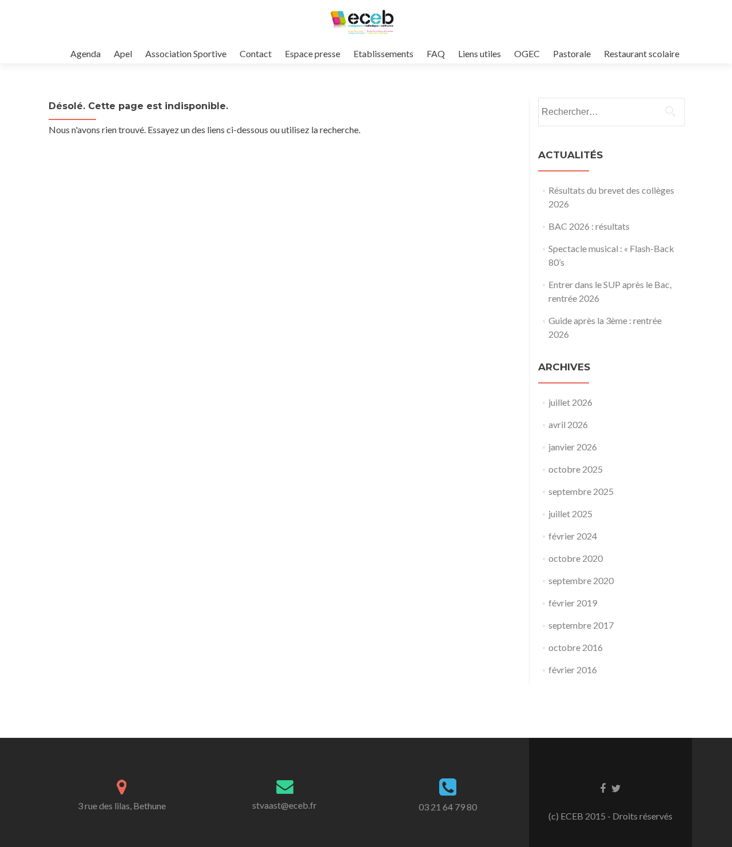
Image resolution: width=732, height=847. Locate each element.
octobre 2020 (575, 558)
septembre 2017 (581, 625)
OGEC (527, 53)
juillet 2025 (570, 513)
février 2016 (572, 669)
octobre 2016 (575, 647)
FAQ (436, 53)
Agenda (85, 53)
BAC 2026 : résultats (589, 226)
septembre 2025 (581, 491)
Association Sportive (185, 53)
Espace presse (312, 53)
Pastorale (572, 53)
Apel (123, 53)
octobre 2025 (575, 469)
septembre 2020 (581, 580)
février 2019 (572, 602)
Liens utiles (479, 53)
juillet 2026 (570, 402)
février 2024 (572, 535)
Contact (256, 53)
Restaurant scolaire (641, 53)
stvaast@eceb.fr (284, 805)
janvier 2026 (572, 446)
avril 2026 (568, 424)
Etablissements (383, 53)
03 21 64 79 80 (448, 806)
